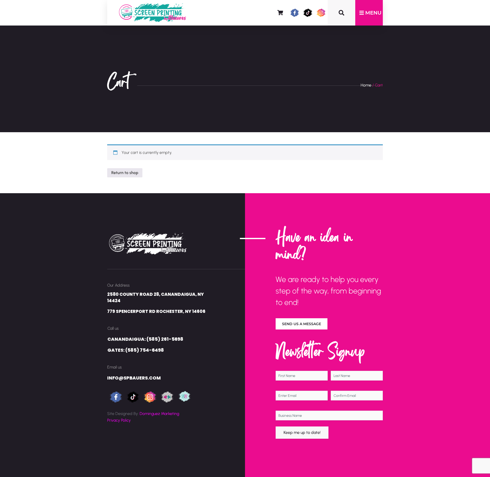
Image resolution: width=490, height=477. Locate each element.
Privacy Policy (119, 420)
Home (366, 85)
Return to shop (124, 172)
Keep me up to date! (302, 432)
